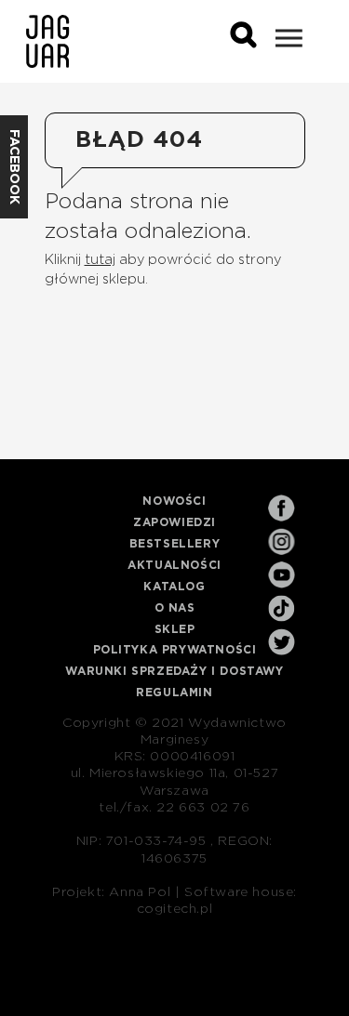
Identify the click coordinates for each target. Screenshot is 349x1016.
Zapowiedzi (174, 522)
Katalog (174, 586)
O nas (174, 608)
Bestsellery (175, 543)
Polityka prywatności (175, 649)
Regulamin (174, 692)
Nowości (174, 501)
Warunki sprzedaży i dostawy (174, 671)
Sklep (174, 629)
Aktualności (174, 565)
